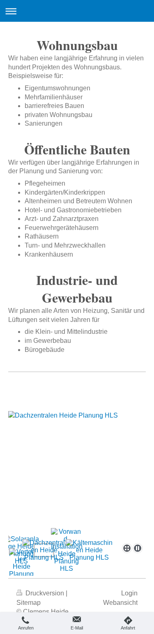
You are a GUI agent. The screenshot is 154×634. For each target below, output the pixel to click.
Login (129, 593)
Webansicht (120, 602)
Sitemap (28, 602)
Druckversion (45, 593)
